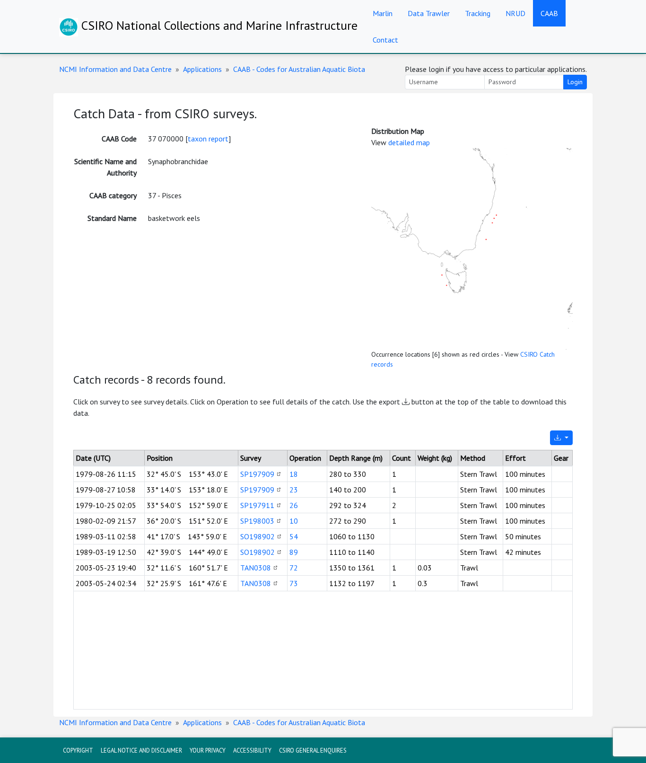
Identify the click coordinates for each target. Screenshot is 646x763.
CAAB (549, 13)
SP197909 (257, 474)
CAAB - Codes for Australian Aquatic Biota (299, 69)
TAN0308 (255, 567)
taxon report (208, 138)
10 (293, 521)
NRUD (515, 13)
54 (293, 536)
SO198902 (257, 536)
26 (293, 505)
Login (575, 82)
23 (293, 489)
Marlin (383, 13)
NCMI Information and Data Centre (115, 69)
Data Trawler (429, 13)
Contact (385, 39)
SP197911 (257, 505)
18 (293, 474)
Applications (202, 69)
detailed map (409, 142)
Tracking (477, 13)
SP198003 (257, 521)
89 (293, 552)
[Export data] (561, 437)
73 (293, 583)
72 (293, 567)
